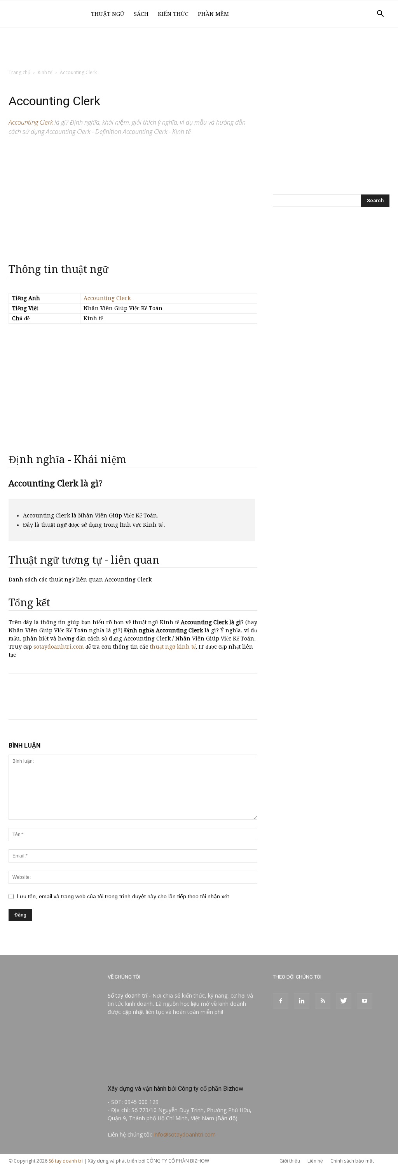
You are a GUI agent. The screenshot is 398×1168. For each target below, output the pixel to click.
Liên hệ (315, 1161)
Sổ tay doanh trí (127, 995)
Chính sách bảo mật (352, 1161)
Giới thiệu (289, 1161)
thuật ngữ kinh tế (173, 647)
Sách (141, 14)
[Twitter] (343, 1001)
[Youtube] (364, 1001)
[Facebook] (280, 1001)
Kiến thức (173, 14)
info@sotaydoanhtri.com (185, 1134)
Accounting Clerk (107, 298)
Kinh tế (45, 72)
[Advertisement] (199, 49)
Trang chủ (19, 72)
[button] (380, 14)
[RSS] (322, 1001)
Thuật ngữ (107, 14)
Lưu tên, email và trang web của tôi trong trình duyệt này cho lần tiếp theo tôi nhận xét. (123, 896)
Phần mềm (213, 14)
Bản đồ (226, 1118)
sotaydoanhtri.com (58, 647)
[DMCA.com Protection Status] (166, 1072)
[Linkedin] (301, 1001)
